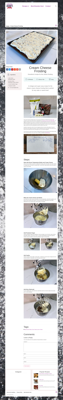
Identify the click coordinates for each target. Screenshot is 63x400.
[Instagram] (56, 25)
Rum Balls (41, 385)
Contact (48, 6)
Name (25, 353)
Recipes (25, 6)
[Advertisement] (31, 16)
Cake (33, 329)
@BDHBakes (47, 132)
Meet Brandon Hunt (37, 6)
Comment (25, 341)
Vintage (41, 329)
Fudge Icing (41, 379)
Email (25, 357)
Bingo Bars (53, 120)
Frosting (35, 329)
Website (25, 361)
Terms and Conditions (11, 392)
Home (7, 26)
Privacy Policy (19, 392)
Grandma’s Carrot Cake (46, 120)
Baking (30, 329)
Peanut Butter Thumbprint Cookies (45, 373)
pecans (38, 329)
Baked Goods (27, 329)
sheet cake (52, 119)
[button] (56, 6)
